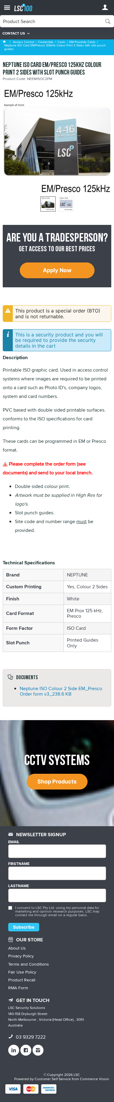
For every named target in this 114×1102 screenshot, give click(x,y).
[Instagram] (38, 1050)
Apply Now (57, 270)
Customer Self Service (53, 1078)
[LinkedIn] (13, 1050)
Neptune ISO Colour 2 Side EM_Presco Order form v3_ (61, 691)
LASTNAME (18, 886)
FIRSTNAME (18, 864)
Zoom (63, 126)
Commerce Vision (94, 1078)
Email (13, 842)
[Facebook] (25, 1050)
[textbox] (51, 21)
